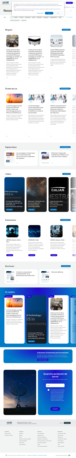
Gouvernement (22, 444)
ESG (59, 444)
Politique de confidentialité (32, 455)
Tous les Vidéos (66, 173)
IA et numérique (40, 433)
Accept (49, 13)
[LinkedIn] (6, 455)
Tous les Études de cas (65, 88)
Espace (21, 435)
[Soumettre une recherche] (71, 11)
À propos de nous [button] (67, 7)
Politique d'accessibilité (42, 455)
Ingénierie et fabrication (42, 438)
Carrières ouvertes (9, 435)
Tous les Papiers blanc (65, 147)
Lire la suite (10, 255)
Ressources (60, 437)
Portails (72, 7)
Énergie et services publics (25, 438)
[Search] (74, 3)
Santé (20, 437)
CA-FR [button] (60, 422)
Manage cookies (40, 13)
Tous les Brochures (65, 266)
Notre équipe (60, 440)
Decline (58, 13)
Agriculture (21, 442)
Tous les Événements (65, 219)
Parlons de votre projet (43, 359)
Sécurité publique (23, 440)
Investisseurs (60, 435)
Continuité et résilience (42, 446)
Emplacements (61, 442)
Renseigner (69, 2)
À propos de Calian (62, 433)
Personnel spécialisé (41, 442)
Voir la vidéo (9, 209)
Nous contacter (61, 446)
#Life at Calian (8, 433)
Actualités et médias (62, 438)
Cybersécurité (40, 435)
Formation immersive (41, 437)
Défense (21, 433)
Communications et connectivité (44, 440)
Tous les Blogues (66, 29)
